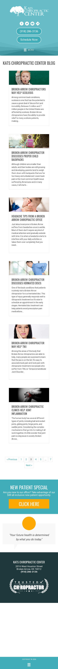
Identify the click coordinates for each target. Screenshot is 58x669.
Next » (29, 465)
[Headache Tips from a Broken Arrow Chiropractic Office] (29, 204)
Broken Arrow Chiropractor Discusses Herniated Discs (28, 281)
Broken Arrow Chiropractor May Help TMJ (28, 345)
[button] (29, 504)
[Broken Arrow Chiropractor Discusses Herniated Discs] (29, 267)
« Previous (12, 459)
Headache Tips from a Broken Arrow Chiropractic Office (28, 218)
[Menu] (29, 665)
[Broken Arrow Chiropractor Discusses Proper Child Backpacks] (29, 141)
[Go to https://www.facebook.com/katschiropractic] (22, 24)
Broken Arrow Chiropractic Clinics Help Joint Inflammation (28, 410)
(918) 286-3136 (29, 571)
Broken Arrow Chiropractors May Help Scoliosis (29, 91)
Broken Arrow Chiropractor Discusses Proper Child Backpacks (28, 156)
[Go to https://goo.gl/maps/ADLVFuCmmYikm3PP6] (38, 24)
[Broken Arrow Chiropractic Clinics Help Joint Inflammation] (29, 394)
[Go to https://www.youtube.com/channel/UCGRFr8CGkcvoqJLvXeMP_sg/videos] (32, 24)
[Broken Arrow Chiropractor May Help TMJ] (29, 331)
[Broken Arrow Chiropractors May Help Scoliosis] (29, 77)
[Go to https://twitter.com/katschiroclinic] (27, 24)
